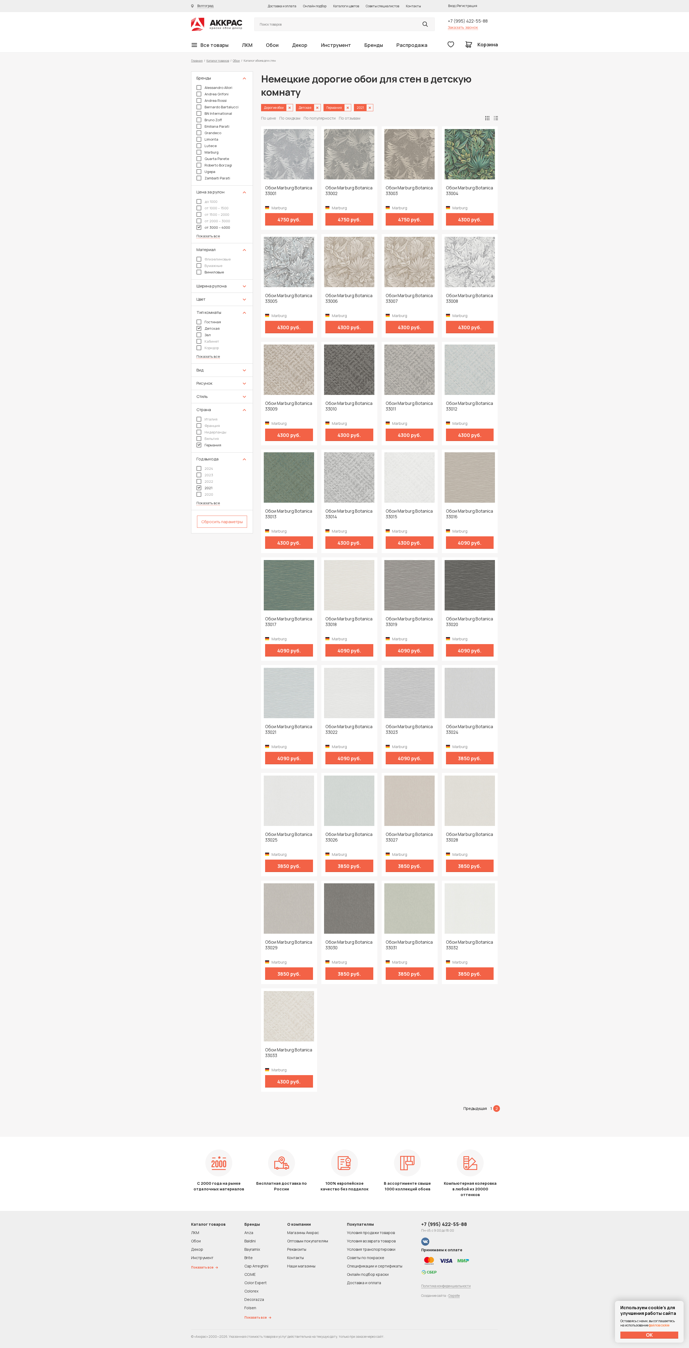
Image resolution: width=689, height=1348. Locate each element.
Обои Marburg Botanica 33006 (348, 298)
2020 (209, 494)
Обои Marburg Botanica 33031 (409, 945)
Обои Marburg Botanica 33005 (288, 298)
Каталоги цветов (346, 6)
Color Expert (255, 1282)
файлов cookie (659, 1325)
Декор (299, 45)
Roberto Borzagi (218, 165)
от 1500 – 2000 (217, 214)
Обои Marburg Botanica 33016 (469, 514)
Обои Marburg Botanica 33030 (348, 945)
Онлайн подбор (314, 6)
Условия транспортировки (371, 1249)
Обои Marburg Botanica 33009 (288, 406)
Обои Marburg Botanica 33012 (469, 406)
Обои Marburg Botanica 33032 (469, 945)
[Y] (425, 24)
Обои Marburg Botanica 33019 (409, 621)
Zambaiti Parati (217, 178)
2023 (209, 475)
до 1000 (211, 201)
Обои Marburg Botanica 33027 (409, 837)
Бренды (373, 45)
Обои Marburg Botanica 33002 (348, 190)
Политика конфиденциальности (446, 1286)
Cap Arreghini (256, 1266)
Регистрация (467, 6)
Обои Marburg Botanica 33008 (469, 298)
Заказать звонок (463, 27)
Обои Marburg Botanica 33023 (409, 729)
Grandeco (213, 132)
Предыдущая (475, 1108)
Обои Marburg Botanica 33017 (288, 621)
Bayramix (252, 1249)
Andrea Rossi (216, 100)
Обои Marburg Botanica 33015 (409, 514)
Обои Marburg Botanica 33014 (348, 514)
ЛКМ (247, 45)
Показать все (208, 236)
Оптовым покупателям (307, 1240)
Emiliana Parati (217, 126)
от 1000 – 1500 (217, 208)
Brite (248, 1257)
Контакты (413, 6)
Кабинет (212, 341)
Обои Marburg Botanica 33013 (288, 514)
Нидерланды (215, 432)
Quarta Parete (217, 158)
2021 (208, 487)
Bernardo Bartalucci (221, 107)
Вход (451, 6)
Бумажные (213, 265)
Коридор (212, 347)
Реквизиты (296, 1249)
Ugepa (210, 171)
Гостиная (213, 321)
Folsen (250, 1307)
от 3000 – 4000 (217, 227)
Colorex (251, 1291)
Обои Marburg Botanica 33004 (469, 190)
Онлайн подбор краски (368, 1274)
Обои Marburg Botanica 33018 (348, 621)
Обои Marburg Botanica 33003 (409, 190)
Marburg (212, 152)
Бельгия (212, 438)
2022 (209, 481)
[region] (222, 302)
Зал (208, 334)
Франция (212, 425)
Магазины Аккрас (303, 1232)
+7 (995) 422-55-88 (468, 21)
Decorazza (254, 1299)
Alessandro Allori (218, 87)
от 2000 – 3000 (217, 220)
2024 (209, 468)
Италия (211, 419)
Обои (272, 45)
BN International (218, 113)
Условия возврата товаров (371, 1240)
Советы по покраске (365, 1257)
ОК (649, 1335)
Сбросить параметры (222, 521)
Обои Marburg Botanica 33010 (348, 406)
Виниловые (214, 272)
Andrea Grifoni (217, 94)
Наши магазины (301, 1266)
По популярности (320, 118)
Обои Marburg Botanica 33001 (288, 190)
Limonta (211, 139)
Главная (197, 60)
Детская (212, 328)
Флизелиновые (218, 259)
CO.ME (250, 1274)
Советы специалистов (382, 6)
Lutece (211, 145)
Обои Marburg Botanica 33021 (288, 729)
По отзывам (349, 118)
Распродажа (411, 45)
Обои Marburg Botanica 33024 (469, 729)
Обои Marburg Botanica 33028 (469, 837)
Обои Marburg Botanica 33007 (409, 298)
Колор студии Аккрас (216, 24)
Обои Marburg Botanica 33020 (469, 621)
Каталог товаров (217, 60)
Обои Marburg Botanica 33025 (288, 837)
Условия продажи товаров (371, 1232)
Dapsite (454, 1295)
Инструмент (336, 45)
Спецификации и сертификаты (374, 1266)
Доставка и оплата (282, 6)
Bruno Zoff (213, 119)
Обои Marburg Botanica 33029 (288, 945)
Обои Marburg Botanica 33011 (409, 406)
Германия (213, 445)
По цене (268, 118)
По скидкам (289, 118)
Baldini (250, 1240)
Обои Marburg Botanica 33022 (348, 729)
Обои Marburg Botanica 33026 (348, 837)
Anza (248, 1232)
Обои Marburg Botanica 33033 (288, 1052)
